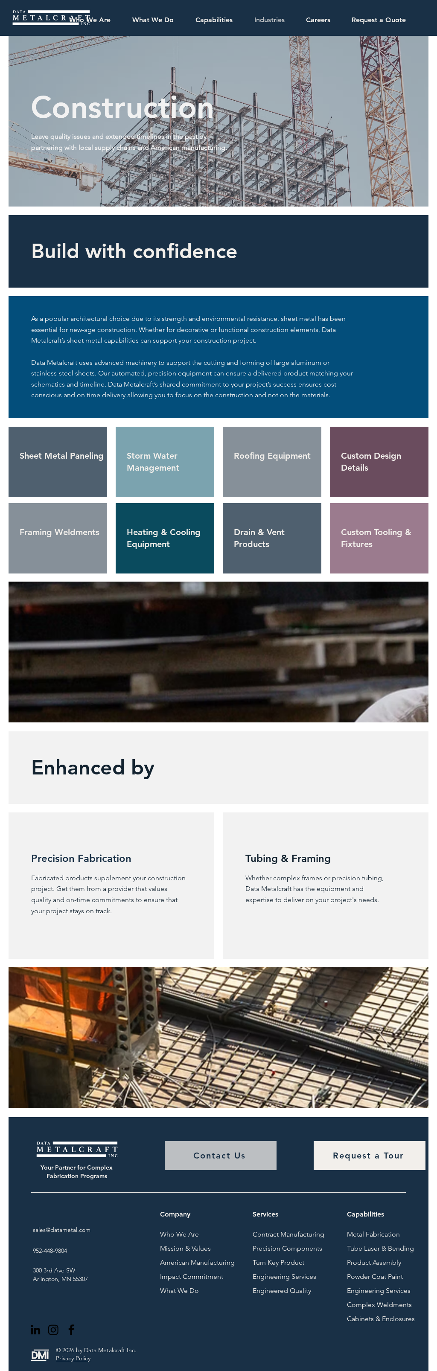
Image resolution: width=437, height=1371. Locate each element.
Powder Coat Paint (369, 1276)
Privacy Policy (73, 1358)
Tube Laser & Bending (369, 1248)
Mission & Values (182, 1248)
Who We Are (179, 1234)
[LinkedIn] (35, 1329)
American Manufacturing (182, 1262)
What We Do (179, 1291)
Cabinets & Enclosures (369, 1319)
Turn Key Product (275, 1262)
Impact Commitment (182, 1276)
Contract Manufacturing (275, 1234)
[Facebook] (71, 1329)
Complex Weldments (369, 1305)
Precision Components (275, 1248)
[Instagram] (53, 1329)
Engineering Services (275, 1276)
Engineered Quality (275, 1291)
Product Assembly (369, 1262)
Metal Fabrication (369, 1234)
